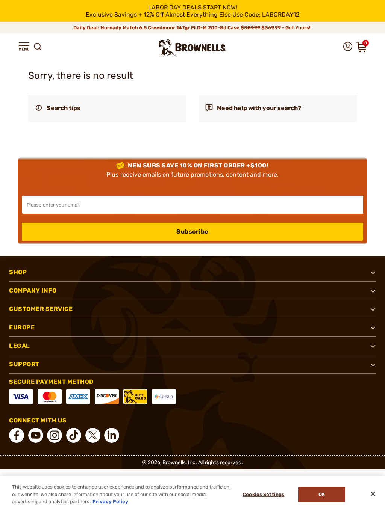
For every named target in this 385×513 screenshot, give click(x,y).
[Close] (373, 494)
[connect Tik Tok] (73, 435)
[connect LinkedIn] (111, 435)
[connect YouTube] (35, 435)
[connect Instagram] (54, 435)
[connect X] (92, 435)
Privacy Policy (110, 501)
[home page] (192, 47)
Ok (321, 494)
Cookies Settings (263, 494)
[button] (24, 47)
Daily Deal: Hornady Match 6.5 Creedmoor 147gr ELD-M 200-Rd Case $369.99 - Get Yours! (192, 27)
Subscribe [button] (192, 231)
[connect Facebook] (16, 435)
